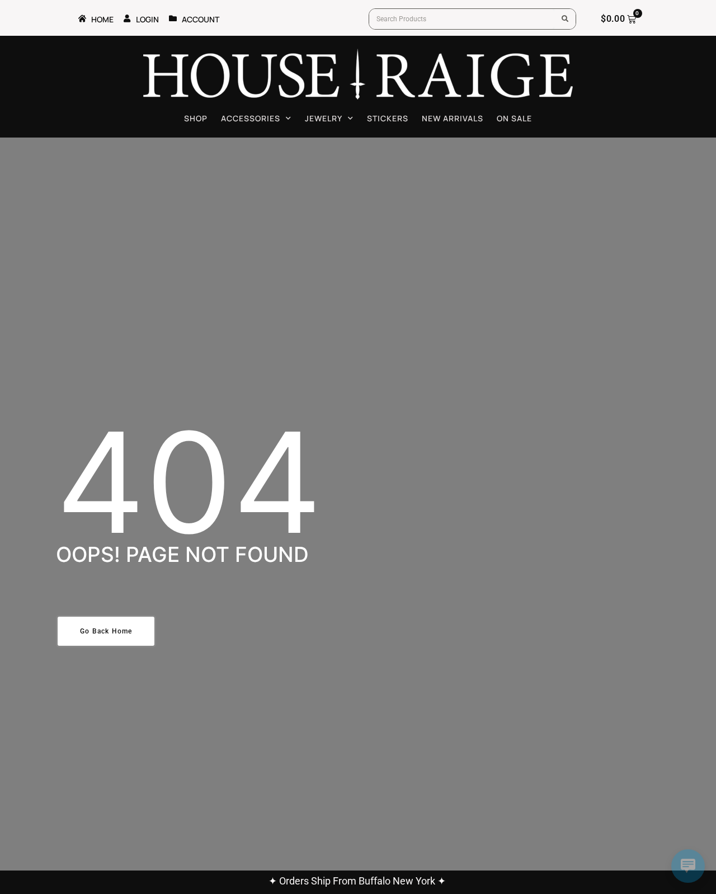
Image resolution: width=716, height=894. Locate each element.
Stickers (387, 118)
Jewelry (323, 118)
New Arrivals (452, 118)
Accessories (250, 118)
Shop (196, 118)
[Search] (565, 19)
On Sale (514, 118)
